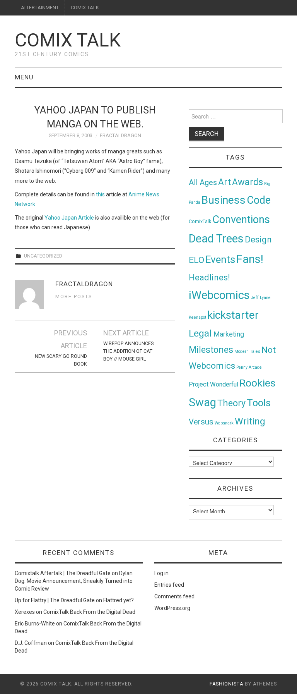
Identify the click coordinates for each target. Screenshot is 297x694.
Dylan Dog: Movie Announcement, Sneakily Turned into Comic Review (74, 581)
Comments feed (174, 596)
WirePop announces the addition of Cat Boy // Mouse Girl (128, 351)
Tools (259, 403)
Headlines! (209, 277)
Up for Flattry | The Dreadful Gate (55, 600)
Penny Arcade (249, 367)
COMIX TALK (85, 7)
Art (224, 182)
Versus (201, 421)
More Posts (73, 296)
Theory (231, 403)
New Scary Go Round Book (61, 360)
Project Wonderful (213, 384)
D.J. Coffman (31, 643)
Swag (202, 402)
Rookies (257, 383)
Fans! (249, 259)
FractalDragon (120, 135)
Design (258, 239)
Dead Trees (216, 238)
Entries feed (169, 585)
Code (259, 200)
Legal (201, 333)
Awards (247, 182)
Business (223, 200)
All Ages (203, 182)
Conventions (241, 219)
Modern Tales (247, 351)
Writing (250, 421)
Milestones (211, 349)
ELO (196, 260)
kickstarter (233, 315)
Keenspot (197, 317)
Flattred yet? (118, 600)
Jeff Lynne (261, 297)
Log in (161, 573)
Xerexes (25, 612)
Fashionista (226, 684)
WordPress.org (172, 608)
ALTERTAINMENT (40, 7)
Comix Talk (68, 40)
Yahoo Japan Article (69, 218)
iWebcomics (219, 295)
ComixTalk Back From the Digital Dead (89, 612)
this (100, 194)
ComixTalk (200, 221)
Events (220, 259)
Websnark (224, 423)
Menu (24, 77)
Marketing (229, 334)
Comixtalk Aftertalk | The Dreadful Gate (63, 573)
